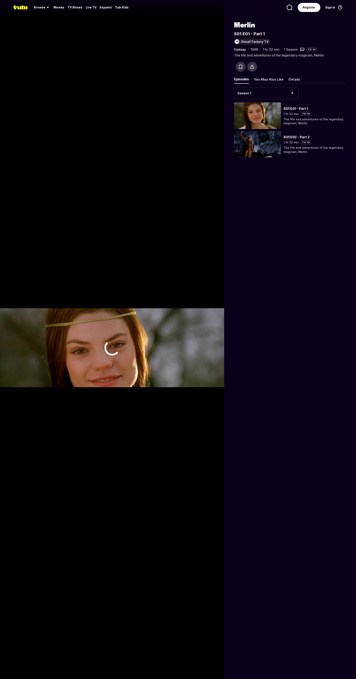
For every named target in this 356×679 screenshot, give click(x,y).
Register (309, 7)
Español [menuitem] (106, 7)
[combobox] (266, 93)
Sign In (330, 7)
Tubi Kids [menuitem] (122, 7)
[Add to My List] (241, 67)
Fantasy (240, 49)
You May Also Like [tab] (268, 79)
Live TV (91, 7)
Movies (59, 7)
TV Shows (75, 7)
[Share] (252, 67)
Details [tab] (294, 79)
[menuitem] (42, 7)
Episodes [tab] (241, 79)
